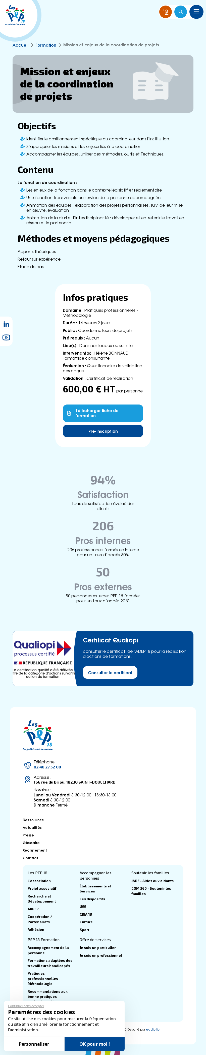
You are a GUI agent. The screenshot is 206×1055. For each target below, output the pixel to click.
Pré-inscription (103, 431)
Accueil (20, 44)
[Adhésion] (165, 12)
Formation (45, 44)
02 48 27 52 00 (47, 766)
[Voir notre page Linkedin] (6, 324)
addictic (153, 1029)
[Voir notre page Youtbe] (6, 337)
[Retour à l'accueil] (73, 736)
